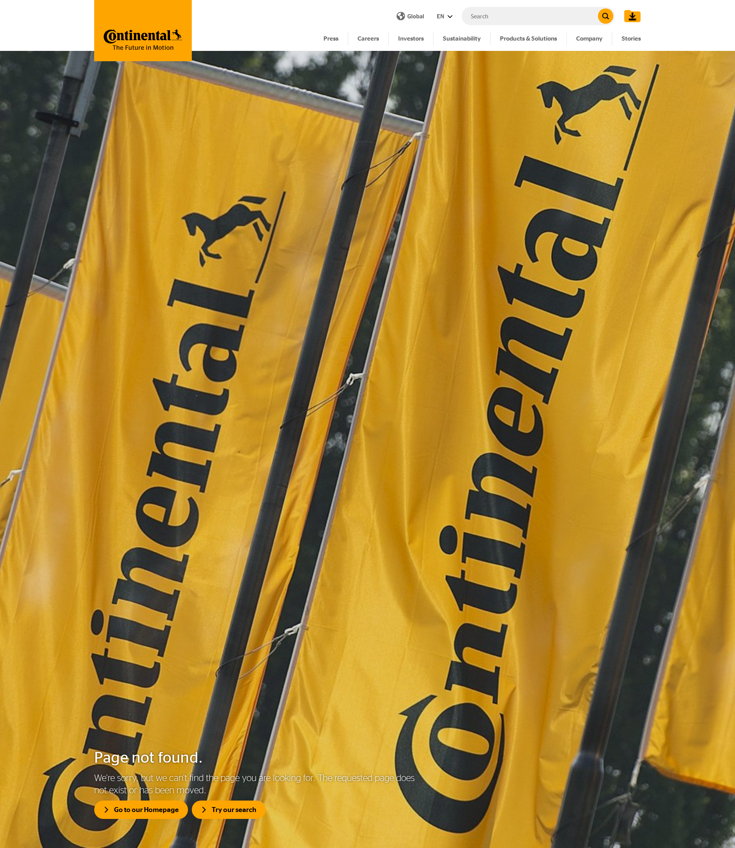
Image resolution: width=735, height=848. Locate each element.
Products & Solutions (528, 38)
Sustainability (462, 38)
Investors (411, 38)
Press (330, 38)
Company (589, 38)
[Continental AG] (143, 30)
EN (441, 16)
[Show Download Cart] (630, 16)
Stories (631, 38)
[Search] (605, 16)
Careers (368, 38)
